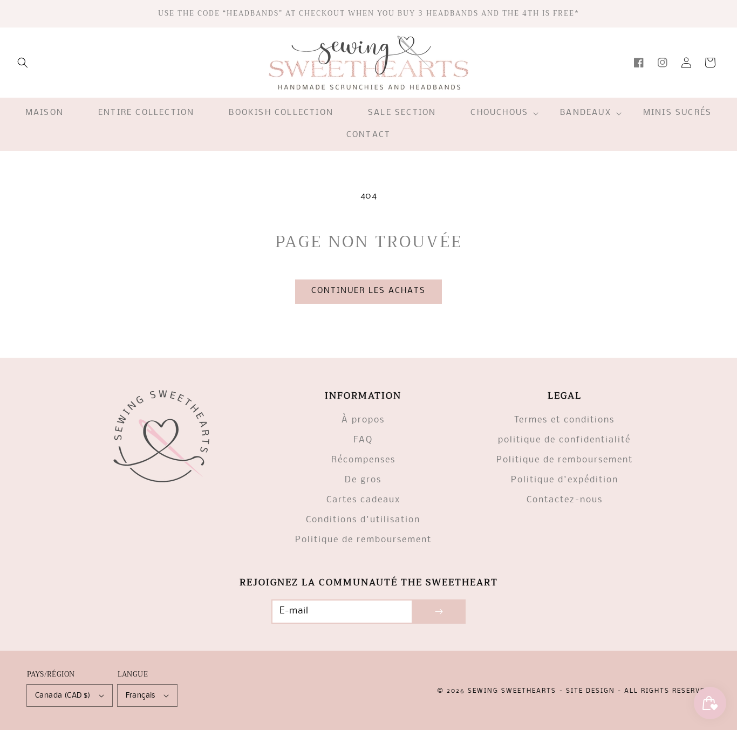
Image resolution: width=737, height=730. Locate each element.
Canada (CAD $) (63, 696)
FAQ (363, 440)
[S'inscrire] (439, 611)
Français (140, 696)
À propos (363, 420)
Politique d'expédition (564, 480)
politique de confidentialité (564, 440)
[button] (23, 62)
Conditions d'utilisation (363, 519)
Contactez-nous (565, 499)
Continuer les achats (368, 290)
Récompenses (363, 460)
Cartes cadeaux (363, 499)
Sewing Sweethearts (512, 691)
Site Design (590, 691)
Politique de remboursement (363, 539)
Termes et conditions (564, 420)
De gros (363, 480)
